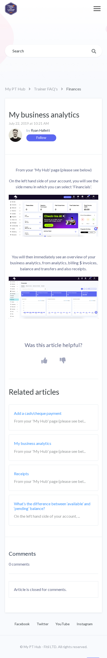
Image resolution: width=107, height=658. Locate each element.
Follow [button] (41, 137)
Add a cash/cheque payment (37, 413)
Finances (73, 88)
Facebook (22, 624)
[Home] (11, 8)
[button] (97, 8)
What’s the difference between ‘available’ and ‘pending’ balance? (52, 506)
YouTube (62, 624)
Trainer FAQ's (46, 88)
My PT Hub (15, 88)
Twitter (43, 624)
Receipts (21, 473)
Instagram (85, 624)
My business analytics (32, 443)
